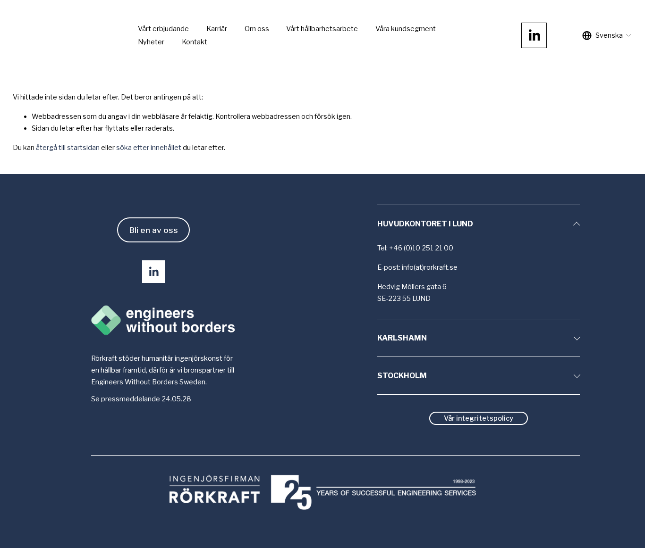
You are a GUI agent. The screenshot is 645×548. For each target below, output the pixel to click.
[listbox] (607, 35)
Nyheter (151, 42)
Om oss (257, 29)
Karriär (216, 29)
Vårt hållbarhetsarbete (322, 29)
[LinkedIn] (534, 35)
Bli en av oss (153, 230)
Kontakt (194, 42)
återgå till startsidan (68, 147)
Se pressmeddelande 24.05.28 (141, 399)
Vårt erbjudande (163, 29)
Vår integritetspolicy (478, 418)
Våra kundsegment (405, 29)
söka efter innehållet (148, 147)
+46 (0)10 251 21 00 (421, 248)
